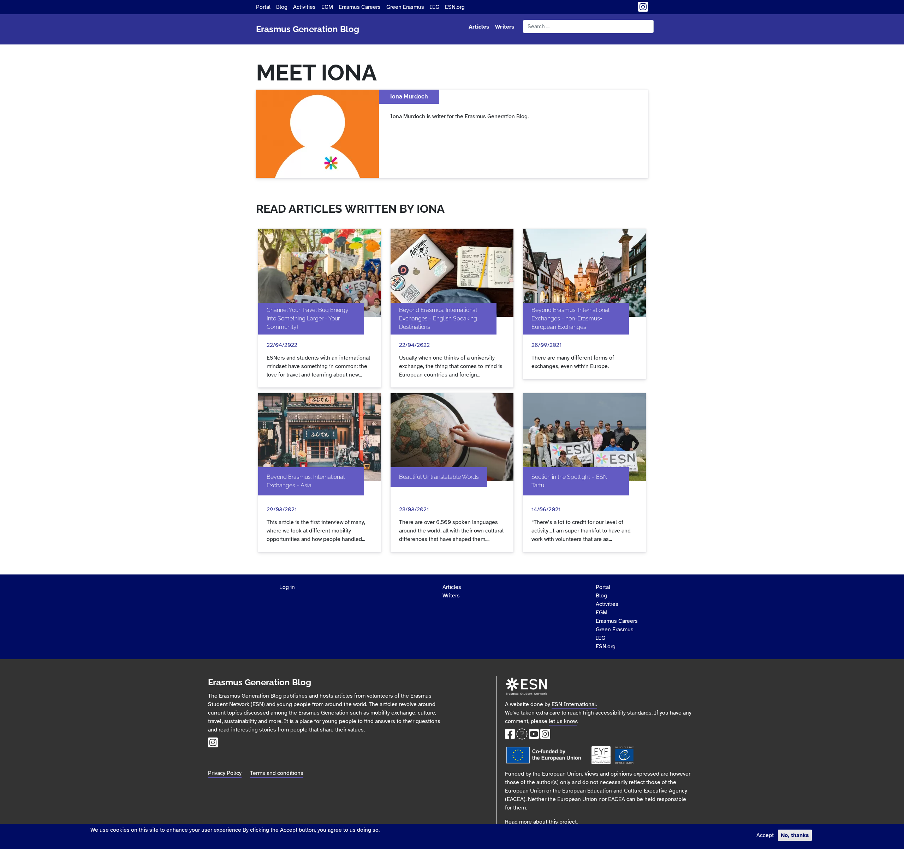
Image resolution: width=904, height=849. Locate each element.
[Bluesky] (522, 736)
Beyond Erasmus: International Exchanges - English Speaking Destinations (438, 318)
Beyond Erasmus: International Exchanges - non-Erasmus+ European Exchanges (570, 318)
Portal (263, 7)
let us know (563, 721)
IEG (434, 7)
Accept (765, 835)
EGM (327, 7)
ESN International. (574, 704)
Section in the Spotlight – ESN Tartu (569, 481)
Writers (505, 26)
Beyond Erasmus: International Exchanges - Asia (306, 481)
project (568, 821)
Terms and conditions (276, 773)
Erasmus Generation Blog (307, 29)
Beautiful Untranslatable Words (439, 477)
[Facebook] (510, 736)
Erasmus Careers (360, 7)
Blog (281, 7)
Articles (479, 26)
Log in (287, 587)
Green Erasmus (405, 7)
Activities (304, 7)
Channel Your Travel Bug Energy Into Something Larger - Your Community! (308, 318)
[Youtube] (534, 736)
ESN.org (455, 7)
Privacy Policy (225, 773)
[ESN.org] (526, 680)
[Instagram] (643, 9)
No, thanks (795, 835)
